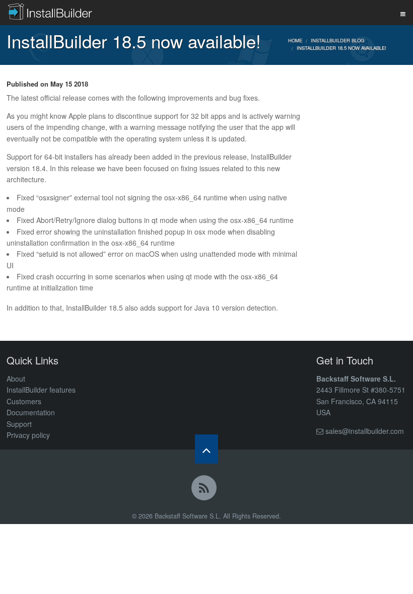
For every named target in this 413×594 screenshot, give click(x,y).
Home (295, 40)
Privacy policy (28, 435)
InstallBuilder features (41, 390)
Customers (24, 401)
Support (19, 424)
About (16, 379)
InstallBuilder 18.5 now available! (341, 47)
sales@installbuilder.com (364, 431)
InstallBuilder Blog (337, 40)
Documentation (31, 412)
